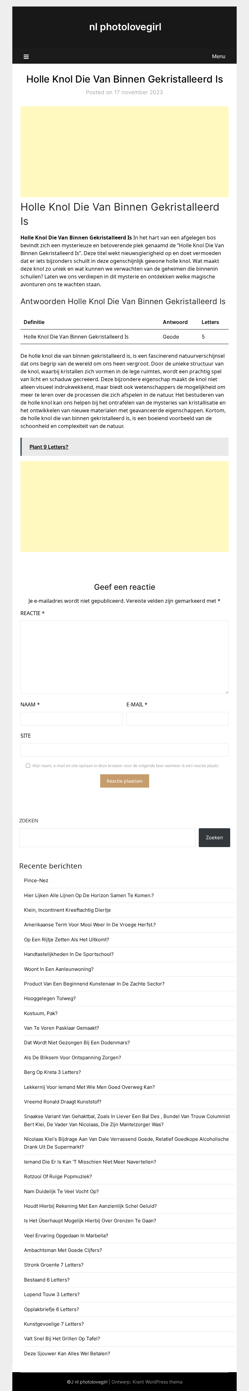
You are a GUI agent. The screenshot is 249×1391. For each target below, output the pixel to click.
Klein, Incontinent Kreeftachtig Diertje (67, 910)
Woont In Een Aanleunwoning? (59, 969)
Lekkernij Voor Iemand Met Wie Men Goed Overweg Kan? (89, 1087)
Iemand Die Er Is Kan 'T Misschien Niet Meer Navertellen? (90, 1162)
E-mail (137, 704)
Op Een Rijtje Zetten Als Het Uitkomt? (66, 939)
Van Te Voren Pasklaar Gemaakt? (61, 1028)
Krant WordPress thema (158, 1382)
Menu (218, 56)
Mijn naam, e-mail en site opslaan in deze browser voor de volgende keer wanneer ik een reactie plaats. (125, 765)
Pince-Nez (36, 880)
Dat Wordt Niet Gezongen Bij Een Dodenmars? (77, 1042)
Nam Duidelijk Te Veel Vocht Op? (61, 1191)
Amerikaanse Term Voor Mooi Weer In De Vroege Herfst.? (90, 924)
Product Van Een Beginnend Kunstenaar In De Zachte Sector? (94, 984)
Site (25, 735)
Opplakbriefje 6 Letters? (51, 1309)
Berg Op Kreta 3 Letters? (52, 1072)
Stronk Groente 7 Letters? (54, 1265)
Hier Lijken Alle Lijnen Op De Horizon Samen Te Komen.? (89, 895)
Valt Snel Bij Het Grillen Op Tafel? (62, 1338)
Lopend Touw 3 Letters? (52, 1294)
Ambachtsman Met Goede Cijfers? (63, 1250)
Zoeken (28, 821)
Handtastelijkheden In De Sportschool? (69, 954)
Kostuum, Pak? (41, 1013)
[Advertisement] (124, 151)
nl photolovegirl (125, 26)
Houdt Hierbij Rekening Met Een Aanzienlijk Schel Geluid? (90, 1206)
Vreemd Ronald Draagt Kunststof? (62, 1102)
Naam (30, 704)
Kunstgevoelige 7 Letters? (54, 1324)
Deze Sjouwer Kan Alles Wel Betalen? (67, 1353)
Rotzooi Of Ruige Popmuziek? (58, 1176)
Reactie (32, 613)
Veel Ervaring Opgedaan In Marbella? (66, 1235)
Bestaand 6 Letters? (47, 1280)
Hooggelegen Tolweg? (50, 998)
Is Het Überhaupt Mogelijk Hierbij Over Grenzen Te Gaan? (90, 1220)
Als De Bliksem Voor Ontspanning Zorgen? (72, 1057)
